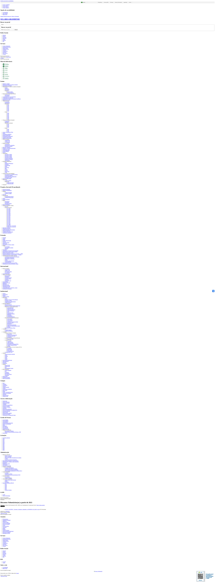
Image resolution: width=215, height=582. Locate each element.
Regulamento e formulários (10, 145)
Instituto (4, 293)
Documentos (7, 89)
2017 (6, 367)
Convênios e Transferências (7, 405)
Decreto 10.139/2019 (6, 414)
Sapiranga (4, 394)
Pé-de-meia (7, 167)
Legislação (125, 2)
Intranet (4, 551)
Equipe (6, 87)
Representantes (7, 275)
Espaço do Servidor (6, 524)
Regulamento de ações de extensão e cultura (10, 263)
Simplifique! (100, 2)
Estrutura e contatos (6, 83)
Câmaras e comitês (8, 193)
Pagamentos (5, 462)
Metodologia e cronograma (9, 258)
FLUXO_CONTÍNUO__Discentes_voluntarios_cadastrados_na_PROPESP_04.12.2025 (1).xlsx (22, 509)
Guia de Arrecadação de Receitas (11, 459)
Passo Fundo (5, 390)
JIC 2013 (8, 220)
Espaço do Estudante (6, 523)
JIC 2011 (8, 222)
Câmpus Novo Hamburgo (7, 389)
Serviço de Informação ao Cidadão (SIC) (10, 410)
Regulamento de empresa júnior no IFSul (10, 251)
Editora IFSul (5, 376)
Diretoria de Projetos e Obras (10, 327)
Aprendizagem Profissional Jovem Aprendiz (10, 250)
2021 (8, 107)
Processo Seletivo (6, 526)
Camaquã (4, 384)
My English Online (8, 271)
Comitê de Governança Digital (12, 321)
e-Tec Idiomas (7, 142)
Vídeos (6, 259)
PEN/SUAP (9, 323)
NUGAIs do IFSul (8, 374)
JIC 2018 (8, 215)
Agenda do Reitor (6, 296)
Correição (4, 50)
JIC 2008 (8, 224)
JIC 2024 (8, 209)
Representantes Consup (9, 368)
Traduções (7, 279)
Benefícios (7, 88)
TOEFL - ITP (7, 141)
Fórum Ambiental (8, 370)
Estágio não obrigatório (7, 423)
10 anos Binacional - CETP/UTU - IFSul (10, 287)
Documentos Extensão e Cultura (8, 244)
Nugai (6, 355)
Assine (4, 562)
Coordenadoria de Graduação (8, 97)
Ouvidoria (4, 52)
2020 (8, 108)
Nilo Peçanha (7, 160)
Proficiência (7, 276)
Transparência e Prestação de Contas (9, 415)
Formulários (7, 202)
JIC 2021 (8, 212)
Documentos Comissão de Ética (12, 344)
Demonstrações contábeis (7, 413)
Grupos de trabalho (8, 477)
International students (6, 285)
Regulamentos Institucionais (8, 136)
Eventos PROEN (6, 151)
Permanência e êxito (8, 177)
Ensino (6, 298)
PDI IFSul (4, 362)
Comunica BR (106, 2)
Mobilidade (5, 283)
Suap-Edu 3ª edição (8, 156)
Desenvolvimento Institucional (8, 531)
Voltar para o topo (3, 513)
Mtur (6, 168)
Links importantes (10, 343)
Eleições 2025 (7, 365)
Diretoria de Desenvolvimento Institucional (12, 305)
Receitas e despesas (6, 406)
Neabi (6, 357)
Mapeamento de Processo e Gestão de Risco (10, 460)
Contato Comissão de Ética (12, 345)
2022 (8, 106)
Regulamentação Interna (9, 196)
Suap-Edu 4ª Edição (8, 157)
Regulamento (7, 102)
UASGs (6, 458)
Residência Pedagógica (9, 163)
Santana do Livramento (7, 393)
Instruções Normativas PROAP (8, 482)
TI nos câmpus (9, 319)
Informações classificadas (7, 409)
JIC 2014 (8, 219)
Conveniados (7, 246)
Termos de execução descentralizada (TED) (12, 474)
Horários (8, 326)
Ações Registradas (6, 242)
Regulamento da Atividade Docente (11, 174)
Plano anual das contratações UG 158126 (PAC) (13, 470)
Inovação (4, 194)
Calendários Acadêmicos (7, 134)
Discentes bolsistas (8, 203)
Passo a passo (9, 350)
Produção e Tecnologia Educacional (9, 148)
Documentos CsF (8, 280)
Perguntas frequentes (6, 189)
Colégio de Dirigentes (9, 330)
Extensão (4, 237)
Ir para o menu (6, 5)
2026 (3, 449)
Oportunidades (5, 281)
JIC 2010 (8, 223)
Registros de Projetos (8, 146)
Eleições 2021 (7, 366)
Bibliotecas (5, 521)
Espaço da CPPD (10, 339)
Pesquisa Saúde (10, 91)
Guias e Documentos (6, 495)
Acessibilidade (5, 12)
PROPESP (8, 511)
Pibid (6, 162)
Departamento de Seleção (7, 85)
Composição (7, 101)
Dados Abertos (5, 48)
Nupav (6, 359)
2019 (8, 109)
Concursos (4, 527)
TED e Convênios (8, 456)
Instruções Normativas (7, 228)
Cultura (4, 238)
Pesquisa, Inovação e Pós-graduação (11, 299)
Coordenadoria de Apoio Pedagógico (9, 96)
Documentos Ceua (10, 351)
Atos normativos (6, 361)
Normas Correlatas (8, 490)
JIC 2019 (8, 214)
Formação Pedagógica (9, 158)
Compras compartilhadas (9, 467)
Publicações (5, 243)
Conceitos (6, 472)
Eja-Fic (6, 169)
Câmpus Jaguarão (6, 387)
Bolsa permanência (10, 92)
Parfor (6, 166)
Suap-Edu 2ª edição (8, 155)
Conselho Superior (8, 329)
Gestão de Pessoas (8, 302)
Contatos (4, 54)
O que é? (4, 561)
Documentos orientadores (9, 257)
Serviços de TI (9, 320)
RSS (3, 556)
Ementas (8, 346)
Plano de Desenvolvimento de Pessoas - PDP (13, 432)
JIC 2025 (8, 208)
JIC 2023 (8, 210)
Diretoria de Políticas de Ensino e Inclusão (10, 84)
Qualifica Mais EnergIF (7, 240)
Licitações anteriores (6, 437)
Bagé (4, 383)
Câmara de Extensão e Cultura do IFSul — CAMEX (12, 254)
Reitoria (4, 295)
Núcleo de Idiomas (10, 310)
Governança (5, 363)
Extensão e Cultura (8, 300)
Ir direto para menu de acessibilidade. (7, 0)
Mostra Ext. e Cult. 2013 (11, 226)
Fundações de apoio (6, 377)
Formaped (7, 164)
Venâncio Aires (5, 396)
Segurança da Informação (11, 324)
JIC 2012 (8, 221)
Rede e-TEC (7, 171)
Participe (111, 2)
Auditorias (4, 404)
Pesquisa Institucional (6, 135)
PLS (5, 371)
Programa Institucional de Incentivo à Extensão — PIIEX (13, 253)
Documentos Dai (10, 312)
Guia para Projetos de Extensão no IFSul (10, 262)
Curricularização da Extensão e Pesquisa (12, 256)
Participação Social (6, 403)
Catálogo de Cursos (6, 149)
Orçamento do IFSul (8, 473)
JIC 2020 (8, 213)
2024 (8, 104)
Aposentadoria (5, 421)
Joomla (17, 573)
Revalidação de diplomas (7, 288)
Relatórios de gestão (6, 463)
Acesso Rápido (5, 419)
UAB (6, 172)
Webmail (4, 550)
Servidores (4, 408)
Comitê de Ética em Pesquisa (8, 231)
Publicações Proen (10, 182)
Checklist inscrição (8, 277)
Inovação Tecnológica (6, 532)
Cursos (4, 525)
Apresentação (7, 94)
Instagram (4, 553)
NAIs (8, 311)
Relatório (6, 248)
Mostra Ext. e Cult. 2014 (11, 225)
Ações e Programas (6, 402)
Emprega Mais (7, 165)
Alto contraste (5, 13)
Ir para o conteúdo (6, 4)
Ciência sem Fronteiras (11, 309)
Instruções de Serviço (6, 227)
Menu (2, 58)
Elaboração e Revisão (9, 159)
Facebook (4, 552)
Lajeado (4, 388)
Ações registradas (8, 261)
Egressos (4, 241)
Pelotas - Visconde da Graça (8, 392)
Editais (4, 133)
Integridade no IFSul (6, 533)
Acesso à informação (118, 2)
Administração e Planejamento (10, 301)
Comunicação (5, 51)
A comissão (9, 341)
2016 (3, 439)
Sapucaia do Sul (5, 395)
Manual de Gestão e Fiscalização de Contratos (13, 457)
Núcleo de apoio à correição (10, 354)
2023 (8, 105)
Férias (4, 424)
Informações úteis (6, 284)
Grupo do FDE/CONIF (7, 178)
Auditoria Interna (6, 49)
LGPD (4, 494)
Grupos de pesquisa (8, 192)
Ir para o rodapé (6, 7)
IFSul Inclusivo (5, 519)
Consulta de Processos (7, 47)
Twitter (4, 554)
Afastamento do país (6, 286)
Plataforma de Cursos (6, 99)
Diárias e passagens (8, 455)
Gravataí (4, 386)
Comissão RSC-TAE (8, 352)
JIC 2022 (8, 211)
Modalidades (7, 201)
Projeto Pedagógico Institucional (10, 176)
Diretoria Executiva (8, 304)
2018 (8, 110)
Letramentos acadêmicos (7, 232)
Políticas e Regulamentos (7, 190)
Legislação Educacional (7, 137)
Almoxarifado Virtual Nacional (10, 479)
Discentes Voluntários (6, 230)
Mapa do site (5, 14)
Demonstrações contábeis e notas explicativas (11, 461)
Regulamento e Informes (9, 431)
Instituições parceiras (11, 313)
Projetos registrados (6, 199)
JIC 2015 (8, 218)
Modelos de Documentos (7, 138)
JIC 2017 (8, 216)
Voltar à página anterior (40, 505)
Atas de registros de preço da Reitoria (11, 469)
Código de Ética (10, 342)
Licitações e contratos (6, 407)
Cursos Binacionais (6, 150)
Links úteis (7, 375)
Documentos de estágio (9, 247)
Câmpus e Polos (5, 522)
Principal (6, 206)
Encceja (4, 152)
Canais (130, 2)
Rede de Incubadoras (6, 378)
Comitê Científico (8, 180)
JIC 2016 (8, 217)
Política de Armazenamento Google (13, 325)
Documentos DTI (10, 322)
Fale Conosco (5, 53)
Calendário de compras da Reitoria (11, 468)
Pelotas (4, 391)
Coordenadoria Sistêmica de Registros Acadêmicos (12, 98)
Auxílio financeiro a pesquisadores (9, 229)
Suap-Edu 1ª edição (8, 154)
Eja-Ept (6, 170)
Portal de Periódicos (6, 204)
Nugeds (6, 356)
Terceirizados (5, 464)
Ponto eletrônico (5, 420)
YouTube (4, 555)
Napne (6, 358)
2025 (8, 127)
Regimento (7, 122)
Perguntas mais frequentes (9, 260)
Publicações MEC (10, 183)
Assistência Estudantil (6, 520)
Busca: (2, 29)
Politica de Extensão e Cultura (8, 252)
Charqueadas (5, 385)
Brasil (84, 2)
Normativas (5, 249)
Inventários (7, 481)
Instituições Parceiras (6, 282)
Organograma (5, 294)
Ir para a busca (6, 6)
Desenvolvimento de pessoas (8, 422)
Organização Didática (9, 175)
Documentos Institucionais (7, 360)
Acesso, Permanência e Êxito (8, 132)
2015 (3, 438)
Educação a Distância (6, 147)
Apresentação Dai (10, 307)
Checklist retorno (8, 278)
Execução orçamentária (7, 465)
